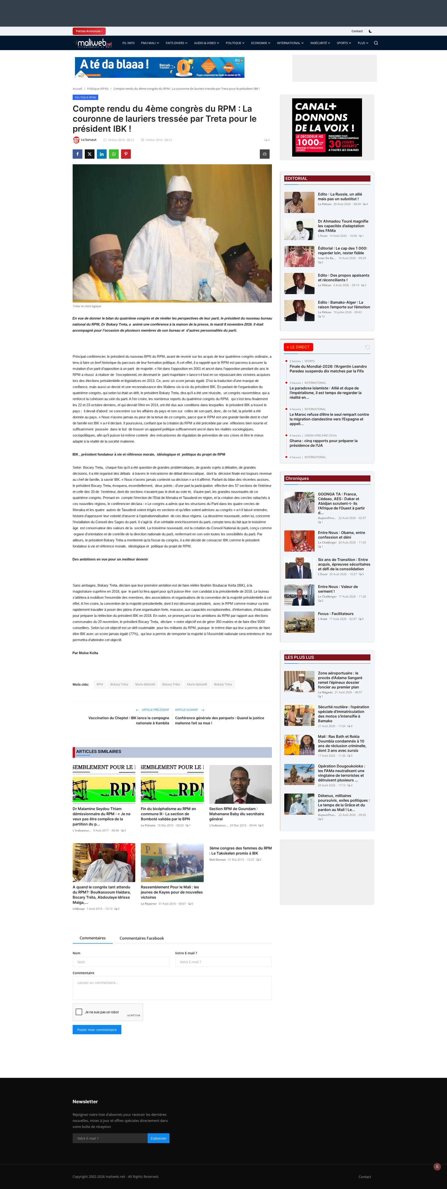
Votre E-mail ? (186, 953)
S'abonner (158, 1138)
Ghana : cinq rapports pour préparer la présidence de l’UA (324, 443)
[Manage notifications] (437, 1166)
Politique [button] (233, 43)
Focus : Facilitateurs (336, 614)
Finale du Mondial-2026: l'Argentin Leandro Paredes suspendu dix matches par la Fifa (328, 368)
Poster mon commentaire (97, 1029)
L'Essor (323, 236)
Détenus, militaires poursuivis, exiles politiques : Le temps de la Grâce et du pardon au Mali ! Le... (344, 803)
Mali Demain (217, 860)
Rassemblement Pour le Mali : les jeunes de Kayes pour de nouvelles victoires (172, 892)
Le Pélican (325, 204)
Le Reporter (149, 904)
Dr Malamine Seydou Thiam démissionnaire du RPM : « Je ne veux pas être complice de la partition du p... (101, 816)
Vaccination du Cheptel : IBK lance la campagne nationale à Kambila (128, 720)
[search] (376, 43)
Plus (361, 43)
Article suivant (187, 710)
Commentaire (83, 973)
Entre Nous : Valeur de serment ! (338, 589)
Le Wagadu (325, 692)
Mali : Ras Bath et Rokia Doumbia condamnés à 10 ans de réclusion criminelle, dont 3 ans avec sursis (342, 743)
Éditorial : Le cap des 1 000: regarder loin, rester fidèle (342, 250)
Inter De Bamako (327, 258)
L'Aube (322, 619)
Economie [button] (259, 43)
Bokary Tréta (119, 684)
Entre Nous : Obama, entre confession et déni (341, 535)
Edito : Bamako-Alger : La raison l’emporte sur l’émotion (344, 304)
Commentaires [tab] (93, 938)
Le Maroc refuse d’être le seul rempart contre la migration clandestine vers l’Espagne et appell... (329, 419)
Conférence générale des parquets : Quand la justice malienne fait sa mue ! (219, 720)
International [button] (288, 43)
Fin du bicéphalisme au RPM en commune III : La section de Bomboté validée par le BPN (168, 813)
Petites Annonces (88, 31)
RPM (100, 684)
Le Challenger (327, 543)
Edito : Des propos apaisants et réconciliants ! (343, 277)
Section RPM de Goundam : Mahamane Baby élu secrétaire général (236, 813)
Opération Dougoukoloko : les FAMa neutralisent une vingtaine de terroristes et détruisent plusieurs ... (341, 773)
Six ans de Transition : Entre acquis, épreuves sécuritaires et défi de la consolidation (344, 564)
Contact (357, 31)
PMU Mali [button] (148, 43)
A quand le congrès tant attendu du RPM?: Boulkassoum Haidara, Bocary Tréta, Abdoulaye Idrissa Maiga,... (102, 895)
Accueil (77, 88)
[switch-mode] (370, 31)
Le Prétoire (148, 825)
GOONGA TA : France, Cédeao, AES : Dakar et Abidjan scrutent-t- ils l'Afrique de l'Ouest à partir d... (341, 503)
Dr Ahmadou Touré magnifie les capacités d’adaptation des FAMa (343, 226)
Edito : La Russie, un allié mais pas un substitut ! (340, 196)
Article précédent (155, 710)
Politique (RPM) (97, 88)
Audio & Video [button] (205, 43)
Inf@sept (79, 909)
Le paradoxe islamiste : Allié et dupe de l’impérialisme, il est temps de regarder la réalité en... (326, 393)
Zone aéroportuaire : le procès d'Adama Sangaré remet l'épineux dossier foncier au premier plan (340, 680)
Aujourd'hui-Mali (327, 518)
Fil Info (128, 43)
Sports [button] (342, 43)
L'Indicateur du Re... (82, 830)
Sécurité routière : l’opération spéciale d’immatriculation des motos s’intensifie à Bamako (343, 714)
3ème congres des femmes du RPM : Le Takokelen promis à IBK (240, 851)
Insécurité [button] (318, 43)
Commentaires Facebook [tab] (142, 938)
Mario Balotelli (145, 684)
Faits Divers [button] (175, 43)
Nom (76, 953)
